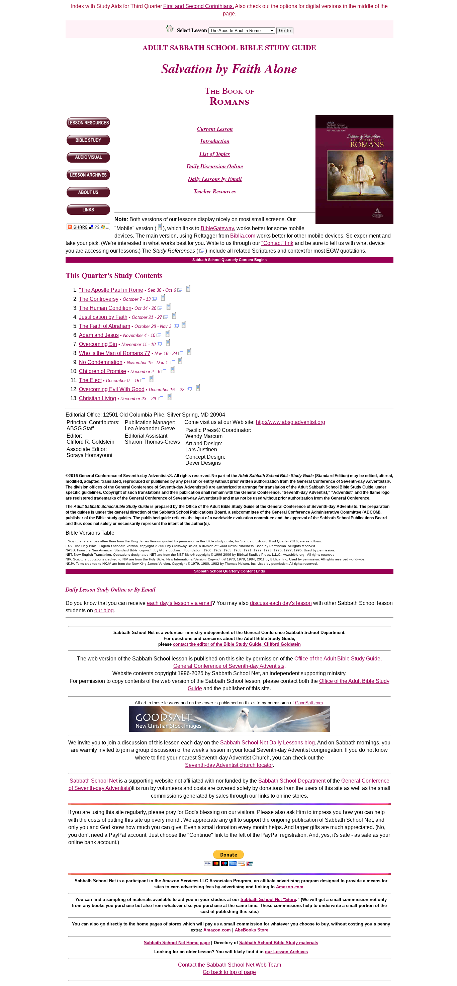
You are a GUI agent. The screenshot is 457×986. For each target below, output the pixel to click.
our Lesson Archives (286, 951)
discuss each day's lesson (281, 603)
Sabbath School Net (93, 781)
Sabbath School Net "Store (268, 899)
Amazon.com (289, 886)
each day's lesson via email (179, 603)
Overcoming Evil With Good (112, 389)
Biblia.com (242, 236)
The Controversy (98, 299)
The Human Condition (105, 308)
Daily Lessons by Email (215, 179)
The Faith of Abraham (104, 326)
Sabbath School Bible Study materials (278, 942)
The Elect (90, 380)
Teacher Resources (215, 191)
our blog (104, 610)
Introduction (215, 141)
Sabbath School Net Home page (177, 942)
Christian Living (97, 398)
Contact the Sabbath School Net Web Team (229, 965)
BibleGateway (217, 228)
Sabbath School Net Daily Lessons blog (267, 742)
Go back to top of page (229, 972)
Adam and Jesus (99, 335)
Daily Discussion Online (215, 166)
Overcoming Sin (98, 344)
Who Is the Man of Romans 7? (114, 353)
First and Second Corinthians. (198, 6)
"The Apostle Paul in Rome (111, 290)
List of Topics (214, 154)
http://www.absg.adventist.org (290, 422)
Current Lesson (215, 128)
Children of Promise (102, 371)
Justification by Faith (103, 317)
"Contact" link (277, 243)
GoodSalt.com (309, 702)
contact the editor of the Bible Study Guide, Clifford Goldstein (237, 644)
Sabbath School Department (292, 781)
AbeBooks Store (251, 929)
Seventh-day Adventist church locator (229, 765)
